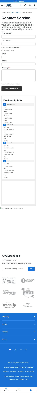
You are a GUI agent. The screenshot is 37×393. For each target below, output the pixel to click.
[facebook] (10, 349)
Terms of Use (12, 371)
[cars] (21, 349)
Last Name (6, 40)
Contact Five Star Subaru (26, 367)
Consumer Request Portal (11, 367)
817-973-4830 (8, 118)
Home (12, 12)
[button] (16, 5)
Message (5, 68)
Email (12, 50)
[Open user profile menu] (31, 390)
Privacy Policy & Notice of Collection (18, 362)
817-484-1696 (8, 122)
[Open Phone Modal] (21, 5)
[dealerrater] (26, 349)
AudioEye (20, 371)
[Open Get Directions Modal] (34, 5)
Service (18, 12)
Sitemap (5, 371)
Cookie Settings (29, 371)
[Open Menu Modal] (2, 5)
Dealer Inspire (29, 376)
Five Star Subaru (24, 379)
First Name (6, 33)
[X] (15, 349)
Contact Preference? (10, 48)
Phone (5, 50)
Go (31, 268)
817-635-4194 (8, 109)
